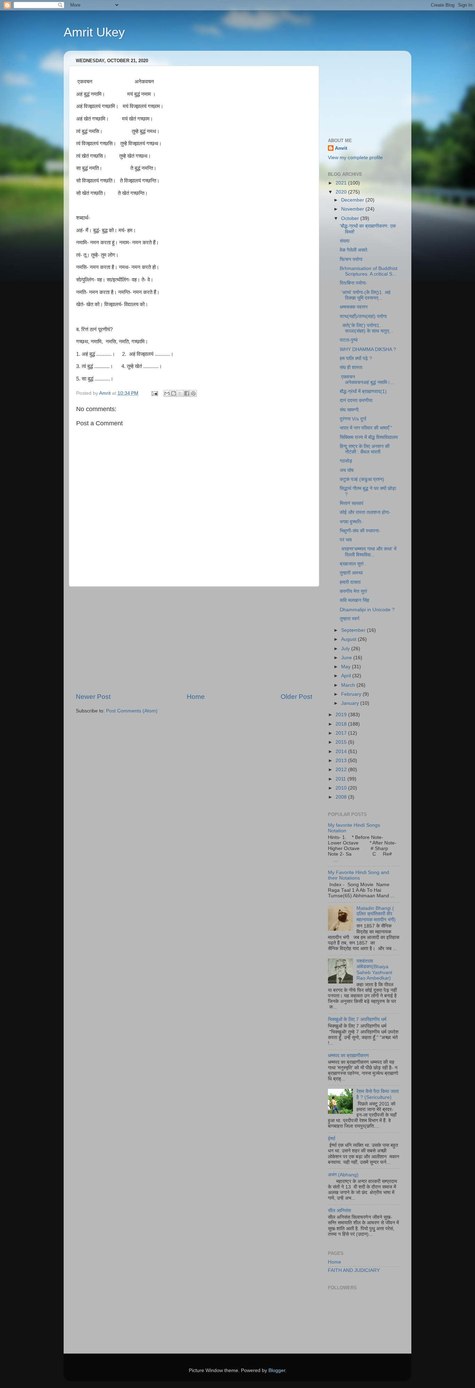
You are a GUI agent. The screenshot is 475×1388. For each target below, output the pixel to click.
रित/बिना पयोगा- (353, 283)
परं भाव (346, 539)
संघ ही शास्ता (351, 367)
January (350, 703)
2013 (342, 760)
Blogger (276, 1370)
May (346, 666)
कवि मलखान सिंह (354, 600)
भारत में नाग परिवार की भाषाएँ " (366, 428)
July (346, 648)
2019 (342, 714)
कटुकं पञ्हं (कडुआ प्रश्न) (362, 479)
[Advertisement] (194, 639)
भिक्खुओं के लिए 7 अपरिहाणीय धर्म (357, 1019)
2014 (342, 751)
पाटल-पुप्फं (349, 340)
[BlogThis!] (173, 393)
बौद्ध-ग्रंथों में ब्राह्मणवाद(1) (363, 391)
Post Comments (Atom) (132, 710)
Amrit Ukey (94, 32)
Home (196, 696)
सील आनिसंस (339, 1210)
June (347, 657)
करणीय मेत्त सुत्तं (353, 591)
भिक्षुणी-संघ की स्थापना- (360, 530)
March (348, 685)
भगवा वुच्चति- (351, 521)
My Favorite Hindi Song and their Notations (358, 875)
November (353, 209)
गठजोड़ (346, 461)
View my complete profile (355, 157)
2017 (342, 733)
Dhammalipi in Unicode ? (367, 609)
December (353, 200)
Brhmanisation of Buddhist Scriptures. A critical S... (368, 271)
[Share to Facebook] (186, 393)
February (352, 694)
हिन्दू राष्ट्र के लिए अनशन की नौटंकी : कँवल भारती (364, 449)
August (349, 639)
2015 (342, 742)
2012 (342, 769)
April (346, 675)
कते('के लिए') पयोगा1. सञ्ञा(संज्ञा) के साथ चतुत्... (366, 328)
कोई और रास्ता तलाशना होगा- (365, 512)
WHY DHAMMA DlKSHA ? (368, 349)
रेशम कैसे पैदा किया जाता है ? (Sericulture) (377, 1094)
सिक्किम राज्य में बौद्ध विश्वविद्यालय (369, 437)
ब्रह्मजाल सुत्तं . (353, 563)
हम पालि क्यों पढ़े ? (356, 358)
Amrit (341, 148)
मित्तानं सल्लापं (351, 503)
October (350, 218)
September (354, 630)
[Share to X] (180, 393)
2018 (342, 724)
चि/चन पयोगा (351, 259)
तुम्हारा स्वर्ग (349, 618)
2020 (342, 192)
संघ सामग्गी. (350, 410)
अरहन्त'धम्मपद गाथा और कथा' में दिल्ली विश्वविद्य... (369, 551)
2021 (342, 183)
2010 (342, 788)
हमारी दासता (350, 582)
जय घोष (347, 470)
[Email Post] (154, 393)
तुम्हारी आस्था (351, 572)
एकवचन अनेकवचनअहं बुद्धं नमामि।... (367, 379)
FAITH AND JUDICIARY (354, 1270)
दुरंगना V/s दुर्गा (353, 419)
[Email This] (166, 393)
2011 (341, 779)
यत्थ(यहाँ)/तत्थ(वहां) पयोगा (363, 316)
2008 (342, 797)
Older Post (296, 696)
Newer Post (93, 696)
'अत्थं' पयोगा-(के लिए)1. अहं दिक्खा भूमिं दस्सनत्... (365, 295)
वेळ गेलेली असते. (354, 250)
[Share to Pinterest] (193, 393)
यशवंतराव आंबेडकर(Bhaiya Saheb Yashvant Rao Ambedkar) (374, 969)
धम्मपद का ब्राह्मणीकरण (348, 1055)
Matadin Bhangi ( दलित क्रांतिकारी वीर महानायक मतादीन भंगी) (376, 914)
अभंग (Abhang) (343, 1174)
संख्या (344, 241)
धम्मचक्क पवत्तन (354, 307)
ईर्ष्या (331, 1138)
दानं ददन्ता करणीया (356, 400)
